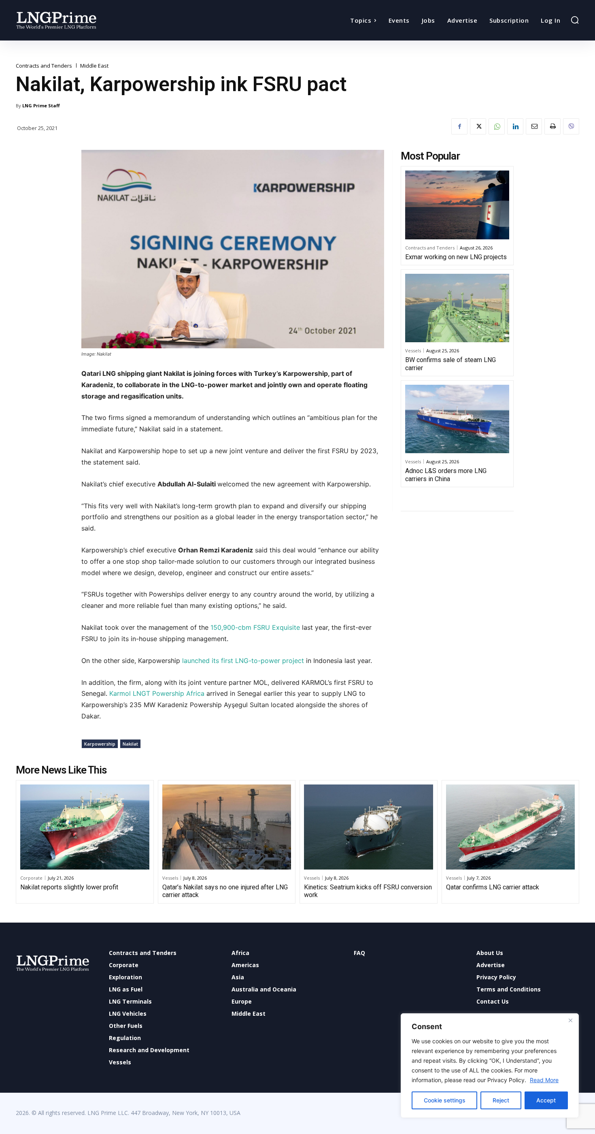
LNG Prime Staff (41, 105)
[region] (490, 1065)
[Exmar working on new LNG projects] (457, 205)
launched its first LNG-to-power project (243, 661)
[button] (574, 19)
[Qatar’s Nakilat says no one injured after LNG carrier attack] (226, 827)
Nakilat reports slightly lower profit (69, 887)
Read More (544, 1079)
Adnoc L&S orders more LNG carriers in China (446, 474)
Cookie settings (444, 1100)
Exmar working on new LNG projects (456, 257)
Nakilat (130, 744)
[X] (478, 126)
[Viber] (571, 126)
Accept (546, 1100)
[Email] (534, 126)
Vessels (413, 350)
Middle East (94, 65)
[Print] (552, 126)
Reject (501, 1100)
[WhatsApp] (497, 126)
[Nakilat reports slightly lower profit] (84, 827)
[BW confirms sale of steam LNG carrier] (457, 308)
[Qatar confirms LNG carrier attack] (510, 827)
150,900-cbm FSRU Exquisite (256, 627)
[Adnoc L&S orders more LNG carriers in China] (457, 419)
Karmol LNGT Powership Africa (156, 693)
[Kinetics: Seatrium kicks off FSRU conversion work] (368, 827)
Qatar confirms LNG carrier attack (492, 887)
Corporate (31, 878)
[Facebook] (459, 126)
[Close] (570, 1020)
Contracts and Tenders (44, 65)
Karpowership (99, 744)
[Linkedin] (515, 126)
